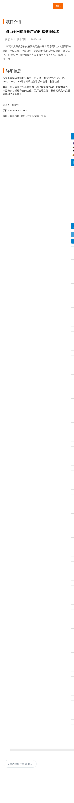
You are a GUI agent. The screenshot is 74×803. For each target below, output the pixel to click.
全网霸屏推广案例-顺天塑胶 (22, 764)
